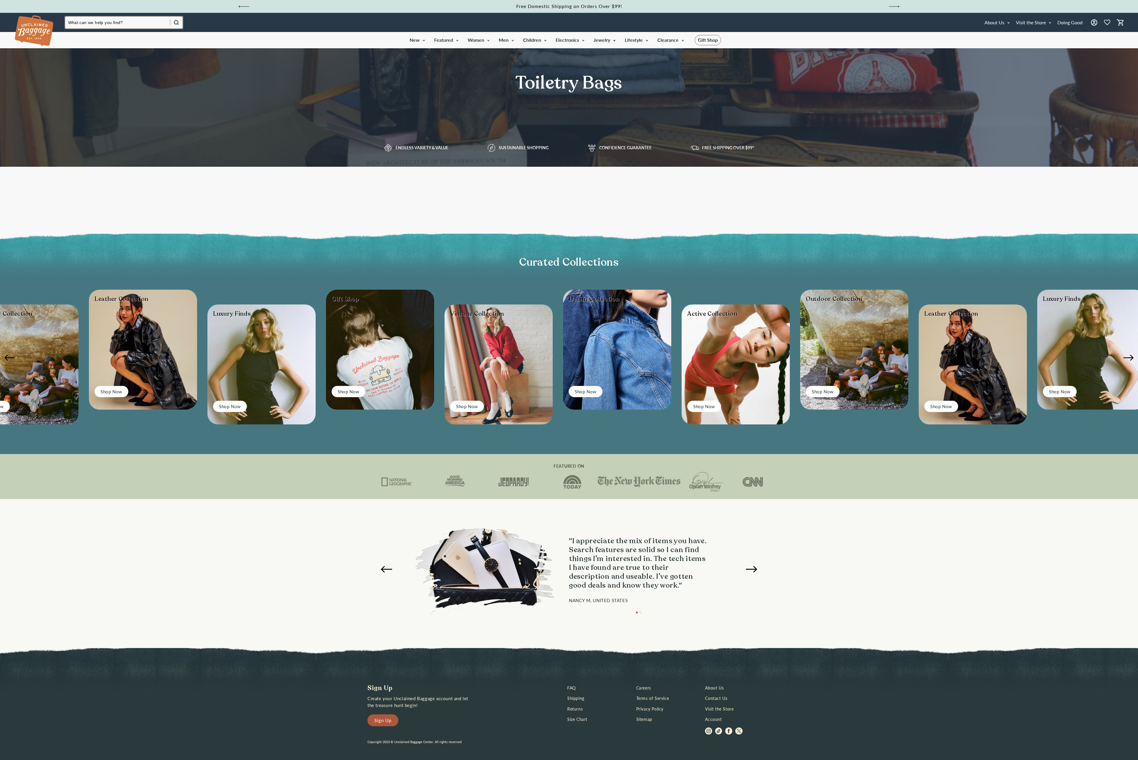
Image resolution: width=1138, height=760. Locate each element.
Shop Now (111, 391)
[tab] (637, 612)
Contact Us (716, 698)
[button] (417, 40)
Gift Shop (708, 40)
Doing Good (1070, 22)
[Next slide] (894, 6)
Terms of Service (652, 698)
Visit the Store (719, 708)
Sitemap (644, 719)
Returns (575, 708)
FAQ (571, 687)
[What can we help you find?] (176, 22)
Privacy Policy (650, 708)
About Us (714, 687)
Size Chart (577, 719)
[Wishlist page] (1107, 22)
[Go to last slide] (244, 6)
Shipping (575, 698)
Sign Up (382, 720)
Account (713, 719)
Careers (643, 687)
